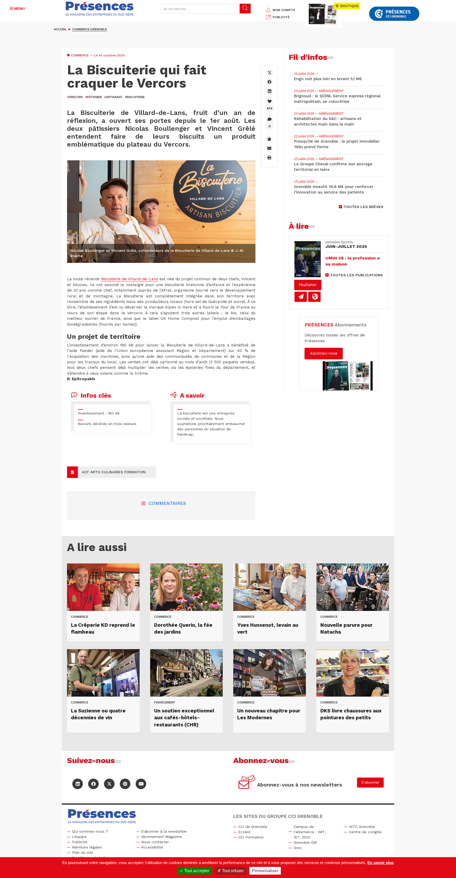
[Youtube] (141, 784)
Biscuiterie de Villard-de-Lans (129, 279)
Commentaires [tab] (167, 503)
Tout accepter (196, 871)
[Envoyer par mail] (269, 148)
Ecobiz (244, 832)
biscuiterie (135, 97)
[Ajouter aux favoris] (269, 139)
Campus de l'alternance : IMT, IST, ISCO (310, 831)
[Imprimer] (269, 157)
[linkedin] (269, 91)
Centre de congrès (365, 832)
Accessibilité (152, 847)
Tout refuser (232, 871)
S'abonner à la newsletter (164, 831)
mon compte (284, 10)
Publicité (79, 842)
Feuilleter (308, 284)
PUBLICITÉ (281, 17)
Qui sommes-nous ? (90, 831)
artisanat (113, 97)
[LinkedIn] (77, 784)
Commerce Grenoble (89, 29)
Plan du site (82, 852)
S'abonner (370, 782)
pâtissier (93, 97)
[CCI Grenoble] (394, 14)
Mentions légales (87, 847)
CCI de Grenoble (252, 826)
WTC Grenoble (362, 826)
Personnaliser (265, 871)
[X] (269, 72)
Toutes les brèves (363, 207)
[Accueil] (100, 8)
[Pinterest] (125, 784)
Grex (298, 848)
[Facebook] (269, 82)
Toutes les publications (356, 275)
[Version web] (314, 297)
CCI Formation (251, 837)
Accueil (60, 29)
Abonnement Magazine (161, 836)
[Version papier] (300, 297)
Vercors (75, 97)
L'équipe (79, 836)
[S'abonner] (247, 782)
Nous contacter (155, 842)
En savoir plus (380, 862)
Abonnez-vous (323, 353)
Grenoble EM (305, 842)
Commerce (80, 55)
